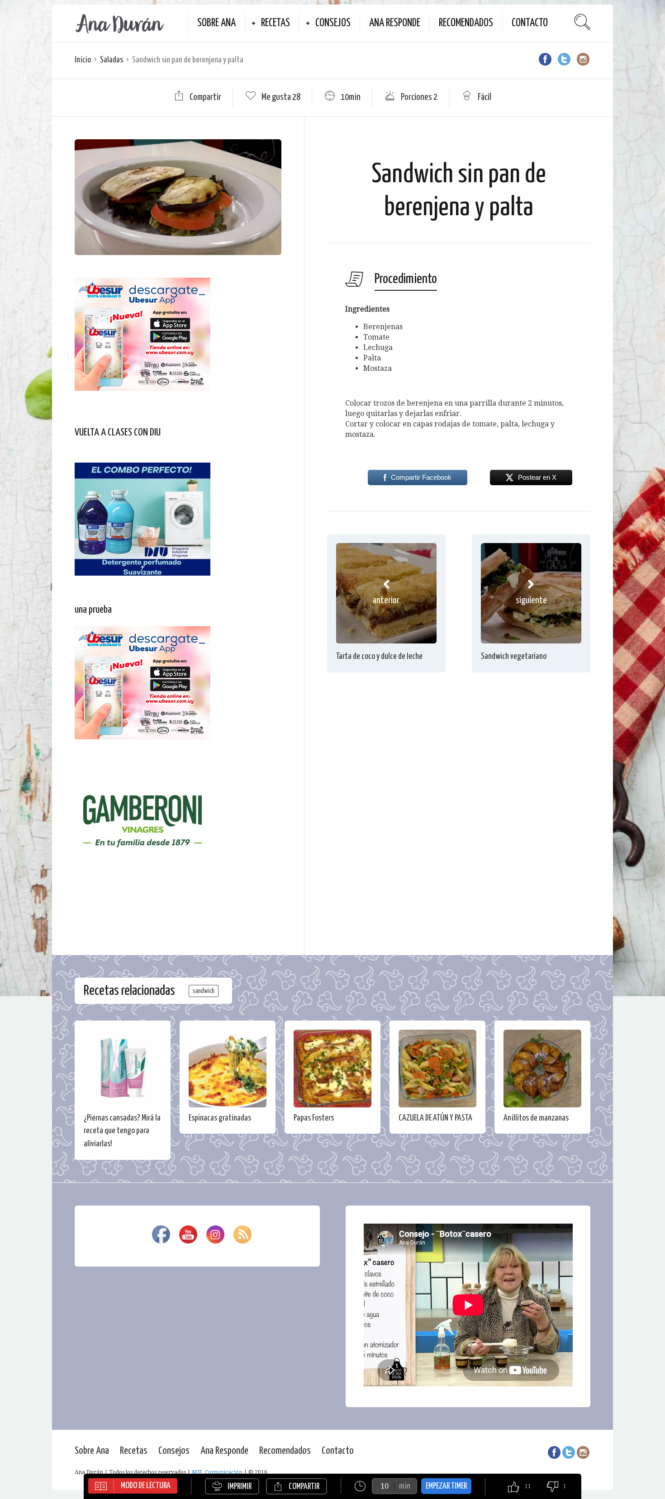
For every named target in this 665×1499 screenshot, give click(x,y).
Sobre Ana (216, 23)
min (404, 1486)
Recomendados (466, 23)
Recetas (275, 23)
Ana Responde (394, 23)
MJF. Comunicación (217, 1472)
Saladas (111, 60)
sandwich (203, 991)
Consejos (333, 23)
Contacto (530, 23)
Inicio (83, 60)
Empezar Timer (446, 1486)
